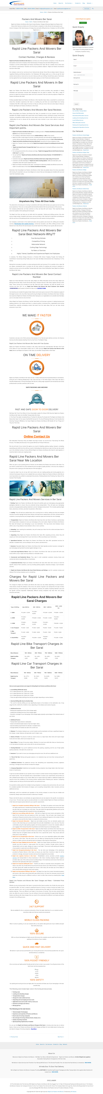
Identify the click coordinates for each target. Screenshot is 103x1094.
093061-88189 (31, 8)
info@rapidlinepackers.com (46, 8)
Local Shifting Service (78, 120)
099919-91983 (19, 8)
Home (54, 3)
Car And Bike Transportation (80, 110)
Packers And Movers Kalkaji (79, 169)
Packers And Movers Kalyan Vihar (81, 152)
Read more (86, 150)
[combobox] (75, 75)
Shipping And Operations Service (81, 127)
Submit (76, 104)
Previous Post (14, 1036)
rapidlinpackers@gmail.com (64, 8)
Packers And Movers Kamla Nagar (81, 135)
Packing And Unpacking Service (80, 125)
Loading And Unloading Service (80, 118)
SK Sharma (73, 1091)
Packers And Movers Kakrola (80, 206)
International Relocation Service (80, 115)
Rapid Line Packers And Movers (56, 1091)
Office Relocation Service (79, 122)
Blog (84, 3)
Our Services (68, 3)
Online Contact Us (37, 436)
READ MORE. (88, 1062)
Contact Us (78, 3)
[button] (72, 3)
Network (89, 3)
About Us (61, 3)
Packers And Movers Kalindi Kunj (81, 188)
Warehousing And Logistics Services (24, 223)
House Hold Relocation (78, 113)
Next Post (61, 1036)
